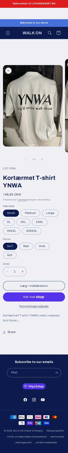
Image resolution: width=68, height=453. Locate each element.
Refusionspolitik (55, 431)
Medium (30, 213)
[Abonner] (56, 372)
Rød (26, 246)
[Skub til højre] (42, 159)
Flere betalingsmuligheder (34, 306)
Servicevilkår (57, 437)
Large (50, 213)
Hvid (42, 246)
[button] (8, 32)
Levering (22, 200)
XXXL (39, 222)
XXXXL (11, 230)
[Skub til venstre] (26, 159)
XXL (23, 222)
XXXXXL (31, 230)
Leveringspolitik (23, 442)
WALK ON (18, 431)
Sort (10, 246)
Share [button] (12, 332)
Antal (6, 264)
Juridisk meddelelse (46, 442)
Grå (9, 255)
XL (9, 222)
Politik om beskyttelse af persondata (27, 437)
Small (11, 213)
